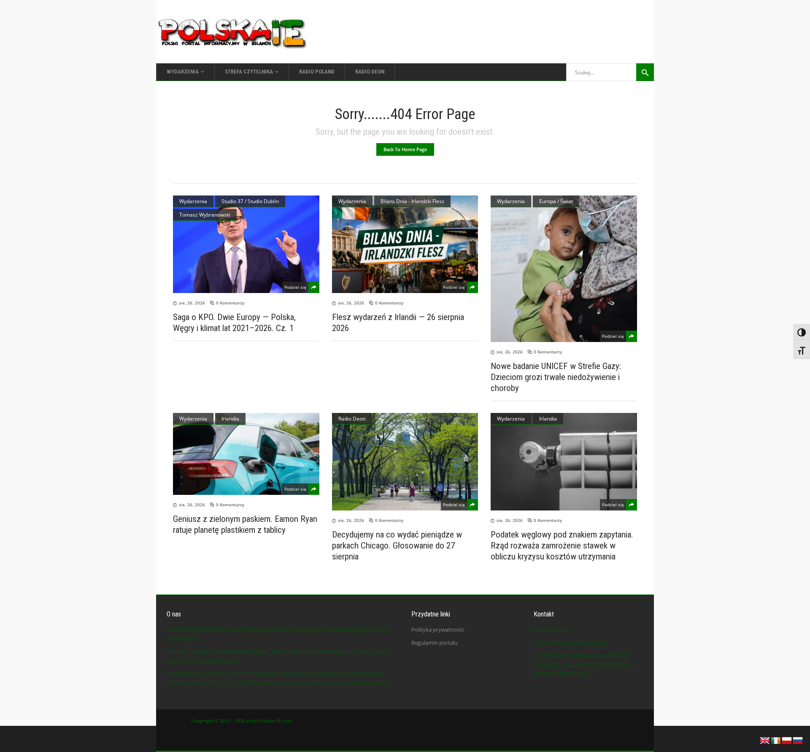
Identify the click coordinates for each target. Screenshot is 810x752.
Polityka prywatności (437, 629)
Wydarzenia (193, 201)
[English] (765, 740)
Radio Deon (351, 418)
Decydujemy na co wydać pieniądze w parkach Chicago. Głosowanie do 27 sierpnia (397, 545)
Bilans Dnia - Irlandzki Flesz (412, 201)
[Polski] (787, 740)
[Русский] (798, 740)
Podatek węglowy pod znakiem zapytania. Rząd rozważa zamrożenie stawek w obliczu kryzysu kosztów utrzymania (562, 545)
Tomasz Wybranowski (204, 214)
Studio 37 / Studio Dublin (250, 201)
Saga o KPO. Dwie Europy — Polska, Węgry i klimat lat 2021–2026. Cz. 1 (234, 322)
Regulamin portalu (434, 642)
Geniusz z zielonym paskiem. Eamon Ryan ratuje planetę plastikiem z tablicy (245, 524)
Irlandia (230, 418)
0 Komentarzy (230, 303)
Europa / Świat (556, 201)
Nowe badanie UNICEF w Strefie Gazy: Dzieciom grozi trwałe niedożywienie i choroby (556, 377)
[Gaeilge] (776, 740)
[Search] (645, 72)
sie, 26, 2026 (192, 303)
